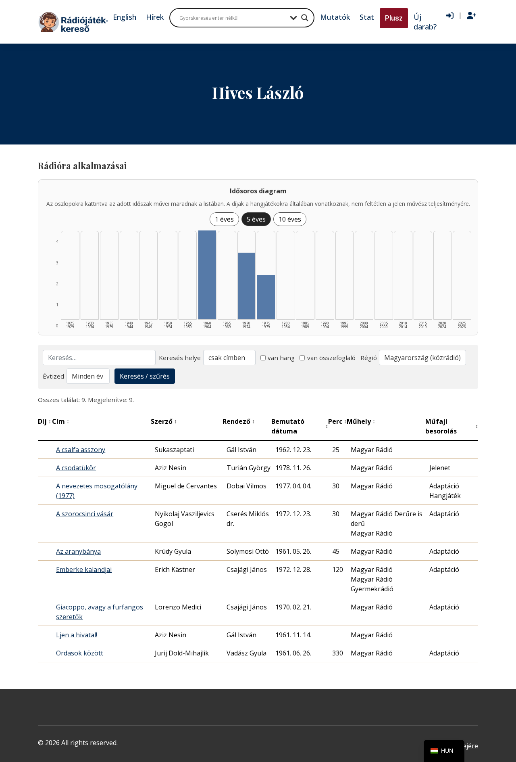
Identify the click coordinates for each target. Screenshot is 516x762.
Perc (337, 421)
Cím (60, 421)
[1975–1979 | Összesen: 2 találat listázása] (266, 297)
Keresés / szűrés (145, 376)
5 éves (256, 219)
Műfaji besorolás (451, 426)
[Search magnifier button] (304, 17)
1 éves (224, 219)
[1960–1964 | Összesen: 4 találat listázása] (207, 274)
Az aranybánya (78, 551)
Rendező (239, 421)
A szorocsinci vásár (84, 513)
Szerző (164, 421)
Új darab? (425, 21)
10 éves (290, 219)
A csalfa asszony (80, 449)
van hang (281, 358)
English (124, 17)
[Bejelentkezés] (450, 15)
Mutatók (335, 17)
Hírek (155, 17)
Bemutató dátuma (299, 426)
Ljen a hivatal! (76, 634)
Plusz (394, 18)
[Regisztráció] (471, 15)
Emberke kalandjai (84, 569)
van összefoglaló (331, 358)
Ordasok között (79, 653)
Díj (44, 421)
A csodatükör (76, 467)
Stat (367, 17)
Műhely (361, 421)
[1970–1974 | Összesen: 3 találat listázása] (247, 286)
